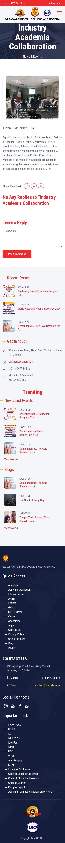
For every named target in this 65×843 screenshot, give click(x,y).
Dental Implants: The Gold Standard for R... (39, 327)
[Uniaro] (33, 14)
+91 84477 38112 (13, 3)
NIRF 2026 (14, 738)
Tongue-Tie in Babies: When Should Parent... (34, 519)
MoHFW (12, 742)
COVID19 (13, 765)
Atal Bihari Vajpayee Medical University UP (31, 791)
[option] (32, 98)
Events (12, 647)
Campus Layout (16, 787)
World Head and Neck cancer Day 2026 (39, 308)
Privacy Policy (16, 634)
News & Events (32, 56)
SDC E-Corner (15, 612)
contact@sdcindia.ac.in (21, 361)
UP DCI (12, 729)
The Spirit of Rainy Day (31, 500)
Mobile (14, 677)
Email (13, 685)
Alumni (11, 598)
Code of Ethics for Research (23, 778)
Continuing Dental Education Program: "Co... (38, 293)
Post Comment (17, 254)
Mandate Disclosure (19, 769)
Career (12, 616)
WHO (11, 756)
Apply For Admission (19, 589)
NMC (11, 747)
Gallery (12, 607)
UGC (10, 751)
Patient (12, 603)
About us (13, 585)
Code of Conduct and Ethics (23, 773)
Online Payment (16, 638)
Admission (54, 3)
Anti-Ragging (15, 760)
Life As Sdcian (16, 594)
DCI (10, 733)
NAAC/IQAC (14, 724)
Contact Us (14, 630)
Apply (11, 625)
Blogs (11, 643)
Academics (14, 621)
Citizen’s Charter (17, 782)
